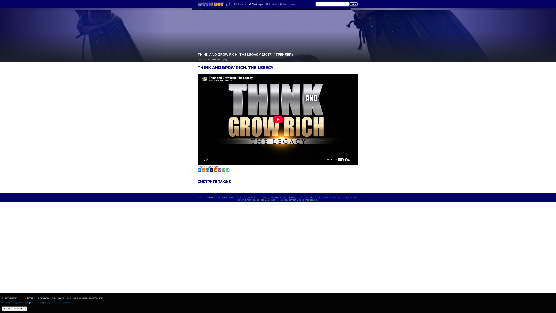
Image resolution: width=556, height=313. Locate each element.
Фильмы (242, 4)
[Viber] (219, 170)
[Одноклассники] (203, 170)
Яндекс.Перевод (289, 198)
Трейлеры (257, 4)
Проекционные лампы (347, 198)
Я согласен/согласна (14, 308)
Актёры (273, 4)
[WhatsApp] (223, 170)
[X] (211, 170)
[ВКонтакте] (199, 170)
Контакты (241, 200)
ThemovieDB (248, 198)
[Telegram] (227, 170)
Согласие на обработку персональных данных (50, 303)
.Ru (214, 198)
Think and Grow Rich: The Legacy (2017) (235, 54)
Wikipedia (257, 198)
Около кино (289, 4)
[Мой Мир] (207, 170)
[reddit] (215, 170)
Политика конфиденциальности (15, 303)
